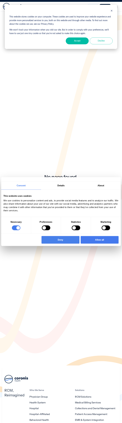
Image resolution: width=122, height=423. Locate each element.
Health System (37, 402)
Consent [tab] (21, 185)
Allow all (99, 239)
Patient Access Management (91, 414)
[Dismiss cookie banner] (112, 11)
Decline (101, 41)
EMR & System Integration (89, 420)
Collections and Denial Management (95, 408)
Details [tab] (61, 185)
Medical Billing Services (88, 402)
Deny (60, 239)
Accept (77, 41)
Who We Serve (36, 390)
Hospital (34, 408)
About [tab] (101, 185)
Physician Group (38, 396)
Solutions (79, 390)
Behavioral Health (39, 420)
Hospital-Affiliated (39, 414)
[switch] (46, 228)
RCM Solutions (83, 396)
